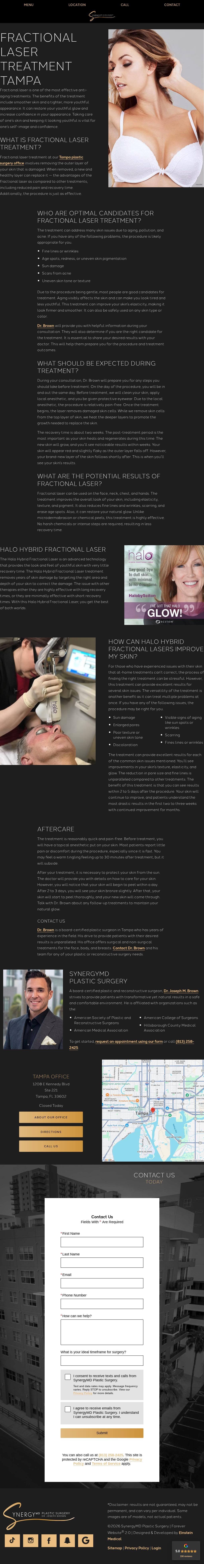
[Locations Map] (153, 1110)
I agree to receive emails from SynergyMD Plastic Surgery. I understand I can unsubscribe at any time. (106, 1412)
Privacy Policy (82, 1393)
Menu (28, 4)
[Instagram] (30, 1540)
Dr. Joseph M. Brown (181, 990)
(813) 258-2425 (111, 1455)
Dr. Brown (45, 325)
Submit (102, 1433)
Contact (172, 4)
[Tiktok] (12, 1540)
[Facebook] (49, 1540)
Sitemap (115, 1547)
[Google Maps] (85, 1540)
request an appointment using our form (129, 1041)
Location (77, 4)
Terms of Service (106, 1464)
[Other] (67, 1540)
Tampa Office (51, 1076)
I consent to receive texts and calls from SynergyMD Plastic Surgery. (105, 1384)
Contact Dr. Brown (129, 947)
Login (156, 1547)
